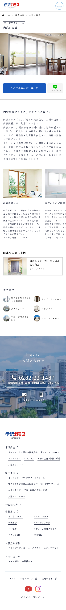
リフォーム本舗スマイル (45, 529)
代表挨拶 (12, 523)
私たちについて (15, 516)
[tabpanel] (33, 266)
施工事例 (10, 473)
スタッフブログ (51, 548)
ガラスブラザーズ (16, 548)
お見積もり (27, 561)
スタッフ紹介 (14, 535)
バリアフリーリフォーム (33, 478)
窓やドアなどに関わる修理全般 (22, 452)
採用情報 (38, 535)
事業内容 (10, 447)
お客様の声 (11, 504)
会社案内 (10, 511)
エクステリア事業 (42, 523)
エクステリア (14, 458)
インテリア (29, 458)
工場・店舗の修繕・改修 (48, 458)
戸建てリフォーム (16, 465)
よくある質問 (34, 548)
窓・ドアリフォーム (50, 452)
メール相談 (13, 561)
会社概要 (12, 529)
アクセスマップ (41, 516)
